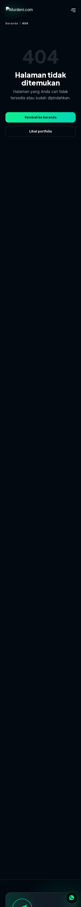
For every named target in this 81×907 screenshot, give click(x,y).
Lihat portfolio (40, 131)
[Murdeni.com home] (23, 10)
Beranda (11, 23)
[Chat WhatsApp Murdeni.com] (72, 898)
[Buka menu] (70, 10)
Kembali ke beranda (40, 117)
